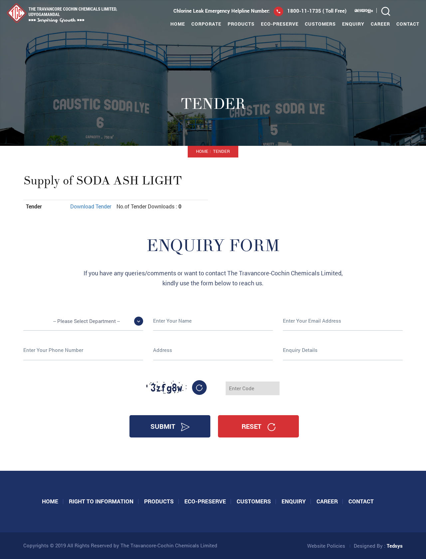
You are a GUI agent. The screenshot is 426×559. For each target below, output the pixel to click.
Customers (320, 24)
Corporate (206, 24)
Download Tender (90, 206)
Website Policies (326, 545)
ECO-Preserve (280, 24)
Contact (407, 24)
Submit (163, 426)
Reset (252, 426)
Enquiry (353, 24)
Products (241, 24)
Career (380, 24)
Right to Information (101, 501)
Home (177, 24)
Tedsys (395, 545)
